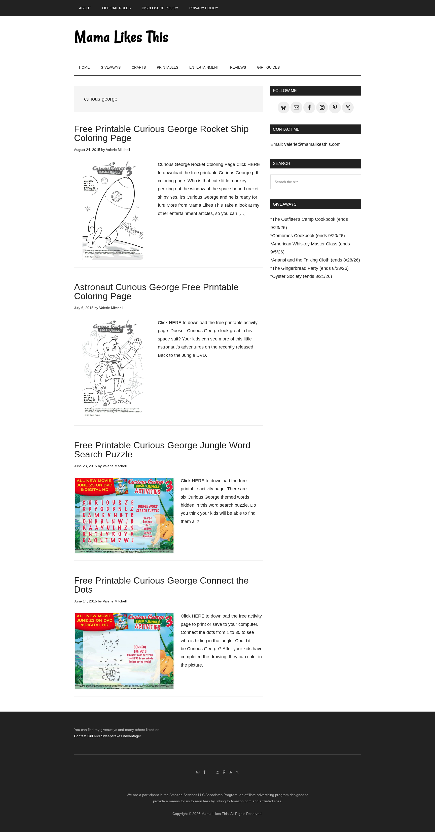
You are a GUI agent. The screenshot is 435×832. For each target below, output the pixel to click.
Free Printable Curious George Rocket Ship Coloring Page (161, 133)
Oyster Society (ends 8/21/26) (302, 276)
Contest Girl (83, 736)
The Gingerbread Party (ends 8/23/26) (310, 268)
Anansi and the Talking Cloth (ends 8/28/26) (316, 259)
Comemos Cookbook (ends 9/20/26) (308, 235)
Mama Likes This (122, 37)
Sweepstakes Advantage (120, 736)
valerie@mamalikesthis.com (312, 144)
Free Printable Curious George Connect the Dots (161, 585)
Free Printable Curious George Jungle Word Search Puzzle (162, 449)
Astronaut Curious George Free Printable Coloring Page (156, 291)
